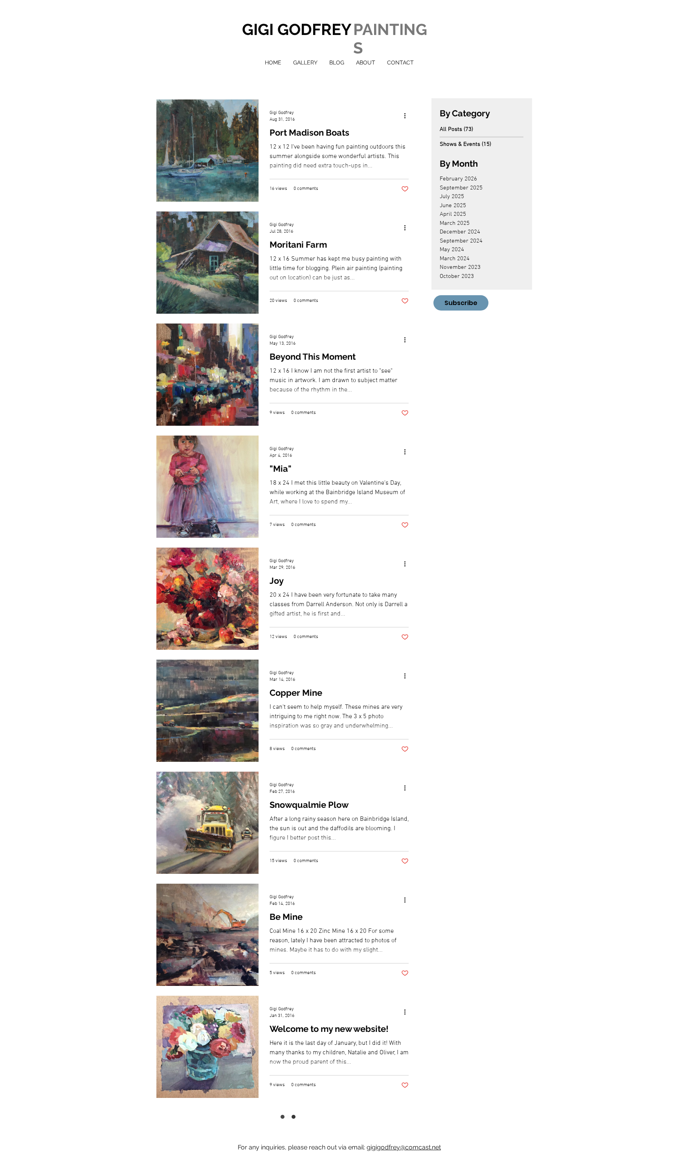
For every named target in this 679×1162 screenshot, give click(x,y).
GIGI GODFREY (296, 29)
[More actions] (407, 115)
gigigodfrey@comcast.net (404, 1129)
